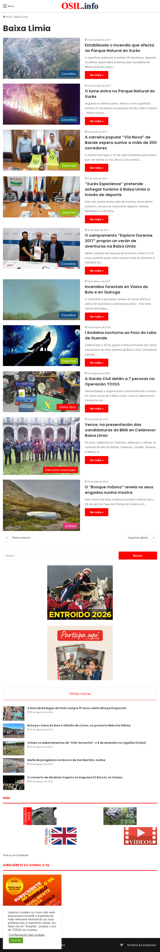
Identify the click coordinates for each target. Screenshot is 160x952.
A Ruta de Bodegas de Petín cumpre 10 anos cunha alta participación (76, 708)
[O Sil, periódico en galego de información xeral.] (80, 6)
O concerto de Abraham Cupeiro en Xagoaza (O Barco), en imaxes (75, 777)
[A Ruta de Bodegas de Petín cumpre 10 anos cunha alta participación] (13, 713)
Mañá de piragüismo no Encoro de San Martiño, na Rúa (66, 760)
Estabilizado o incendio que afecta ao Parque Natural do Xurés (119, 47)
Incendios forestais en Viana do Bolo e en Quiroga (116, 289)
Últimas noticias (80, 693)
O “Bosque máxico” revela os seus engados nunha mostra (119, 489)
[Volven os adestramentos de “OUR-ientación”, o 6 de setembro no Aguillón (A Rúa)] (13, 748)
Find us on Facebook (15, 855)
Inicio (8, 16)
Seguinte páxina (138, 537)
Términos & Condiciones (141, 945)
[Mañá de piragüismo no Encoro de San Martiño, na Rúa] (13, 765)
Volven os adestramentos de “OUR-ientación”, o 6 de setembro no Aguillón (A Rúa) (86, 743)
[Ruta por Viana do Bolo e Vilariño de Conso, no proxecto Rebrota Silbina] (13, 730)
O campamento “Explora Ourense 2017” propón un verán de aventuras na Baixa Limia (119, 241)
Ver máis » (96, 75)
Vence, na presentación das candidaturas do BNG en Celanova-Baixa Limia (121, 430)
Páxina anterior (21, 537)
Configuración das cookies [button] (27, 935)
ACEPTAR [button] (16, 940)
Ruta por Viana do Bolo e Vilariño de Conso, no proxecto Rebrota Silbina (79, 725)
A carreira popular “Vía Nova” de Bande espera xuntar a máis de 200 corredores (121, 142)
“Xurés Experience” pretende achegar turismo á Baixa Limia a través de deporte (117, 189)
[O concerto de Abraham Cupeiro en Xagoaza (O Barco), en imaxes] (13, 782)
